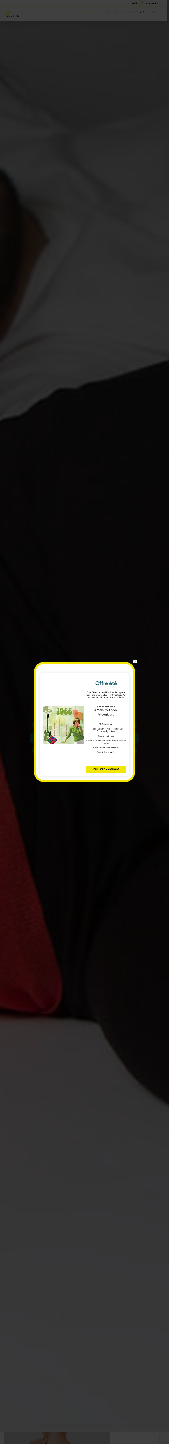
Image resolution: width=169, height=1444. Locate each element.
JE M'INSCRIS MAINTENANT (106, 769)
